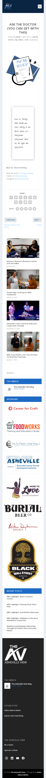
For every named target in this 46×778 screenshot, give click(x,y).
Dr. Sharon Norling (26, 173)
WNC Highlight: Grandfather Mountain (23, 612)
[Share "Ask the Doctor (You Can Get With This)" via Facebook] (11, 197)
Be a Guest (8, 745)
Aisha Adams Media (12, 710)
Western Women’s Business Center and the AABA (22, 262)
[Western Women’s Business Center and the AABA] (23, 248)
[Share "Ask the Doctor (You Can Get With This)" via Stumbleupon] (20, 202)
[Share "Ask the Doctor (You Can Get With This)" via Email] (25, 202)
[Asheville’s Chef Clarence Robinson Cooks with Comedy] (23, 310)
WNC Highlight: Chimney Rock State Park (21, 605)
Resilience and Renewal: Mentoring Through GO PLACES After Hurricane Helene (21, 628)
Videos (20, 40)
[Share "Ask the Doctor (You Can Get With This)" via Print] (30, 202)
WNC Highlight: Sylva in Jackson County (20, 597)
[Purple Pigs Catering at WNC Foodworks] (23, 279)
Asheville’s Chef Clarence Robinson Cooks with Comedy (22, 324)
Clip (16, 40)
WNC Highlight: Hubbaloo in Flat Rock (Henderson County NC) (22, 619)
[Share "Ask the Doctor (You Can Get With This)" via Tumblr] (25, 197)
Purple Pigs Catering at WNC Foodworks (19, 293)
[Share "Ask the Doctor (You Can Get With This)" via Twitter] (16, 197)
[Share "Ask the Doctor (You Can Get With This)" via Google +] (20, 197)
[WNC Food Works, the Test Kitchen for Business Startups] (23, 341)
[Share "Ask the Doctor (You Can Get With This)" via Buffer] (16, 202)
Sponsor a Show (10, 750)
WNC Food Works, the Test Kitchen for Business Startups (22, 356)
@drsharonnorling (21, 179)
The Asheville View (18, 772)
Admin (18, 37)
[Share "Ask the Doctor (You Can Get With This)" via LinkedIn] (34, 197)
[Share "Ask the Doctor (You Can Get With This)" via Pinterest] (30, 197)
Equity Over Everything (13, 716)
